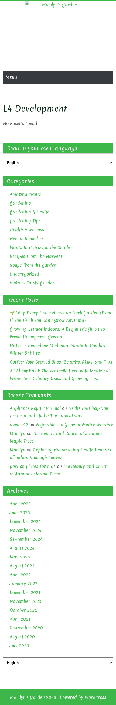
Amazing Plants (25, 194)
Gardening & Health (30, 212)
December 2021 (25, 592)
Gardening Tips (25, 221)
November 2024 (26, 530)
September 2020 (26, 628)
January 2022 (23, 583)
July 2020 (19, 646)
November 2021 (25, 601)
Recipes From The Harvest (36, 256)
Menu (11, 77)
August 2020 (22, 637)
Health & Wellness (27, 230)
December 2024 (25, 521)
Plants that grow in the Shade (40, 247)
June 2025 (20, 512)
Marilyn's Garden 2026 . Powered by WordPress (58, 697)
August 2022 (22, 566)
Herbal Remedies (27, 238)
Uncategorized (24, 274)
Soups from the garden (33, 265)
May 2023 (20, 557)
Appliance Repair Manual (35, 408)
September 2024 (26, 539)
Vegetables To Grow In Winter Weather (74, 425)
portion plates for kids (33, 466)
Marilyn (17, 433)
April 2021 (20, 619)
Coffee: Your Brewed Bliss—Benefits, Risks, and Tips (61, 362)
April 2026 (20, 504)
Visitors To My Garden (32, 283)
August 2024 (22, 548)
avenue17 (19, 425)
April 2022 (20, 575)
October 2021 (23, 610)
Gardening (20, 203)
